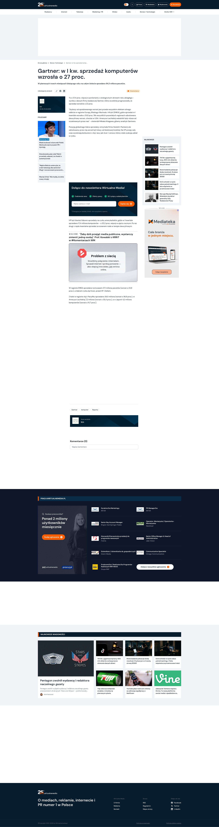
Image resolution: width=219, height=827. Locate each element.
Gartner (74, 410)
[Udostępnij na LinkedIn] (64, 91)
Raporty (95, 410)
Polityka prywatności (143, 823)
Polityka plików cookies (173, 823)
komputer (84, 410)
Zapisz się (124, 204)
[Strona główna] (47, 5)
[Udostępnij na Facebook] (61, 91)
